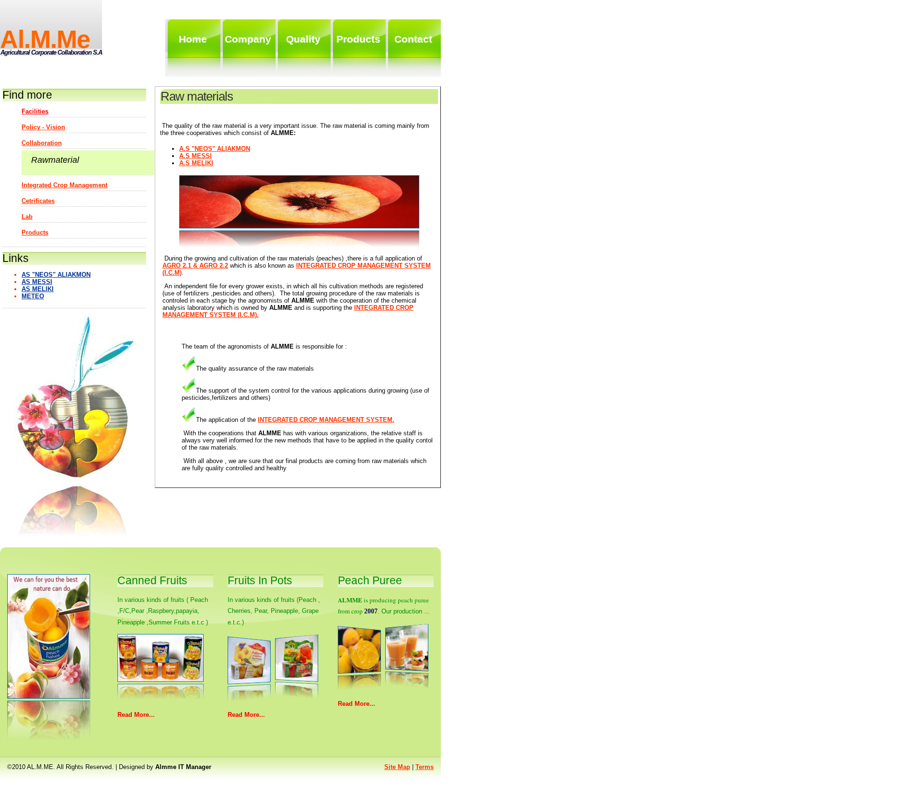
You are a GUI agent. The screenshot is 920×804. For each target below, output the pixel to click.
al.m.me (45, 39)
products (358, 39)
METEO (33, 296)
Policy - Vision (43, 127)
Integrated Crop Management (64, 185)
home (193, 39)
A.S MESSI (195, 155)
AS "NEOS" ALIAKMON (56, 274)
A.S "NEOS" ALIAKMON (214, 148)
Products (35, 232)
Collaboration (42, 143)
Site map (397, 766)
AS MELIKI (38, 289)
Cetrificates (38, 200)
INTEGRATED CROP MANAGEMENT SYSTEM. (326, 419)
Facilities (35, 111)
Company (248, 39)
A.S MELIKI (196, 163)
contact (413, 39)
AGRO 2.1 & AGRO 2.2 (195, 265)
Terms (424, 766)
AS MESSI (37, 281)
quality (303, 39)
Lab (27, 216)
